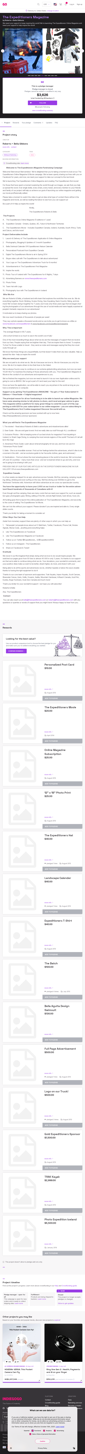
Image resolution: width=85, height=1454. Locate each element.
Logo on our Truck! (56, 1091)
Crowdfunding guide (69, 1286)
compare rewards (16, 651)
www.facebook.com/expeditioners (16, 324)
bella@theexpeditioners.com (34, 600)
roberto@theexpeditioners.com (60, 600)
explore (57, 1320)
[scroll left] (2, 51)
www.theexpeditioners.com (36, 278)
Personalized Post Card (59, 664)
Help (56, 1286)
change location (53, 11)
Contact (48, 1400)
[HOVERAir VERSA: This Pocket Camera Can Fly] (22, 1343)
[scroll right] (82, 51)
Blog (46, 1406)
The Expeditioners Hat (58, 835)
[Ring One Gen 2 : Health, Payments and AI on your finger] (63, 1343)
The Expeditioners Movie (60, 707)
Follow (42, 103)
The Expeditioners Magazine (26, 17)
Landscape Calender (57, 878)
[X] (7, 1408)
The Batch (51, 963)
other (32, 155)
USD (45, 4)
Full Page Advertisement (60, 1048)
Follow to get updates (66, 1303)
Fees (70, 1400)
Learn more (19, 1303)
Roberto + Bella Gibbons (14, 20)
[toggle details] (40, 1381)
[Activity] (65, 4)
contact (13, 147)
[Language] (55, 4)
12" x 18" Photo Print (57, 792)
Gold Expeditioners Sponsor (62, 1134)
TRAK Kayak (52, 1176)
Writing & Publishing (10, 155)
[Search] (38, 4)
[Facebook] (4, 1408)
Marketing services (75, 1403)
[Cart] (60, 4)
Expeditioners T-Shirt (58, 920)
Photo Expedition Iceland (60, 1219)
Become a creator (74, 1406)
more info (6, 147)
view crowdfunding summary (42, 110)
